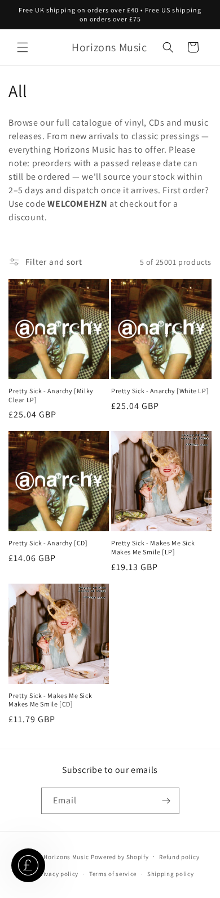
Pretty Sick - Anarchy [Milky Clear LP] (51, 395)
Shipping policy (170, 874)
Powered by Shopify (120, 856)
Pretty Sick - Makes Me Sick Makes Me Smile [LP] (153, 547)
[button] (22, 47)
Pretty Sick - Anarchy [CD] (48, 543)
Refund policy (179, 857)
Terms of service (113, 874)
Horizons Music (66, 856)
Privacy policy (57, 874)
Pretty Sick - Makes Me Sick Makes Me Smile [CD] (50, 700)
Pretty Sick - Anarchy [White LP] (160, 390)
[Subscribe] (166, 801)
